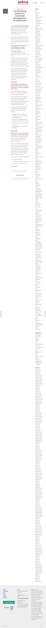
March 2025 (38, 393)
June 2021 (37, 463)
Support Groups (39, 356)
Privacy (36, 202)
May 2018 (37, 521)
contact (4, 596)
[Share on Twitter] (14, 178)
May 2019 (37, 503)
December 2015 (38, 567)
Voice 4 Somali (38, 293)
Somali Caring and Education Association (38, 248)
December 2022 (38, 435)
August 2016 (38, 554)
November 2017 (38, 531)
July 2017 (37, 537)
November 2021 (38, 456)
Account (37, 14)
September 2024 (39, 402)
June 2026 (37, 371)
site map (5, 597)
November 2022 (38, 437)
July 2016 (37, 556)
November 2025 (38, 380)
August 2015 (38, 573)
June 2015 (37, 577)
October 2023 (38, 419)
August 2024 (38, 404)
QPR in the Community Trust (37, 207)
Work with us (38, 314)
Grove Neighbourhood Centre (39, 105)
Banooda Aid (38, 36)
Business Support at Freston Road (38, 53)
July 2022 (37, 443)
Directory (37, 80)
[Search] (33, 2)
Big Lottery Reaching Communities (38, 40)
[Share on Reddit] (26, 178)
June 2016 (37, 558)
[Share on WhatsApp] (16, 178)
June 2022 (37, 445)
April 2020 (37, 485)
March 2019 (38, 506)
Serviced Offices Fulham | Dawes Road (39, 226)
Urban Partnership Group (38, 287)
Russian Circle (38, 221)
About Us (37, 12)
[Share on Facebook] (12, 178)
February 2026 (38, 375)
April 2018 (37, 523)
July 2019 (37, 500)
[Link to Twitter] (42, 3)
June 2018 (37, 520)
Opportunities (38, 352)
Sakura (36, 223)
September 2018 (39, 515)
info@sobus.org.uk (24, 598)
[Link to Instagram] (44, 3)
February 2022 (38, 451)
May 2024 (37, 408)
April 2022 (37, 448)
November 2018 (38, 512)
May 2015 (37, 578)
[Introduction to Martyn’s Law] (1, 314)
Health (36, 341)
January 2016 (38, 565)
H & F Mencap (38, 108)
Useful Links (38, 290)
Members (37, 160)
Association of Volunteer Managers (21, 26)
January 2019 (38, 509)
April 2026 (37, 372)
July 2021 (37, 462)
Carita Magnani (23, 171)
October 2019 (38, 495)
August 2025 (38, 385)
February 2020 (38, 489)
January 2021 (38, 471)
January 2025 (38, 396)
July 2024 (37, 405)
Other (36, 353)
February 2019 (38, 507)
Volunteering (38, 363)
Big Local (37, 37)
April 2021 (37, 467)
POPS (36, 201)
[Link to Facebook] (41, 3)
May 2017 (37, 540)
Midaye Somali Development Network (38, 163)
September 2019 (39, 496)
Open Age (37, 188)
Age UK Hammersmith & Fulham (39, 17)
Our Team (37, 329)
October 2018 (38, 514)
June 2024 (37, 407)
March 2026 (38, 374)
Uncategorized (38, 361)
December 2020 (38, 473)
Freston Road (38, 89)
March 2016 (38, 562)
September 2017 (39, 534)
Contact (37, 75)
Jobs (36, 342)
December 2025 (38, 379)
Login (36, 150)
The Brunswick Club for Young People (38, 262)
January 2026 (38, 377)
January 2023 (38, 434)
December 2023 (38, 416)
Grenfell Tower (38, 102)
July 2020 (37, 481)
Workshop (37, 364)
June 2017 (37, 539)
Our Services (38, 193)
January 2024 (38, 415)
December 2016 (38, 548)
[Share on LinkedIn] (20, 178)
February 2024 (38, 413)
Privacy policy (38, 204)
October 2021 (38, 457)
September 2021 (39, 459)
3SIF (36, 10)
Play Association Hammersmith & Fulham (39, 198)
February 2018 (38, 526)
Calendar (37, 56)
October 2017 (38, 532)
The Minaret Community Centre (38, 270)
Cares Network (38, 58)
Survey (36, 358)
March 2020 (38, 487)
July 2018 (37, 518)
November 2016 (38, 550)
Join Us (36, 144)
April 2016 (37, 561)
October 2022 (38, 438)
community (5, 591)
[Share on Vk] (24, 178)
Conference (20, 9)
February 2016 (38, 564)
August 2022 (38, 441)
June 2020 (37, 482)
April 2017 (37, 542)
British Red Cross (39, 48)
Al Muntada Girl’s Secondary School (39, 25)
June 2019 (37, 501)
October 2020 (38, 476)
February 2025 (38, 394)
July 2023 (37, 424)
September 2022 (39, 440)
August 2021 (38, 460)
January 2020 (38, 490)
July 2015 (37, 575)
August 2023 (38, 423)
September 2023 (39, 421)
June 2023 (37, 426)
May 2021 (37, 465)
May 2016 (37, 559)
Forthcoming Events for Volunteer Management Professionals (20, 16)
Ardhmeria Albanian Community (37, 33)
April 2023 (37, 429)
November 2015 (38, 569)
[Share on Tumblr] (22, 178)
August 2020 (38, 479)
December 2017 (38, 529)
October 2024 (38, 401)
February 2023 (38, 432)
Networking (38, 166)
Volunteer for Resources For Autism (38, 296)
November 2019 (38, 493)
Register (37, 213)
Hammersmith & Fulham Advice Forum (39, 124)
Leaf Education (38, 146)
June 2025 (37, 388)
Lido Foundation (39, 147)
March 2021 (38, 468)
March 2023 (38, 430)
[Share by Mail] (28, 178)
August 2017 (38, 536)
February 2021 (38, 470)
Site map (37, 235)
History (37, 328)
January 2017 (38, 547)
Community (37, 64)
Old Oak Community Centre (37, 185)
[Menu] (35, 2)
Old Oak (37, 182)
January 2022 (38, 452)
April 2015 (37, 580)
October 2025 (38, 382)
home (4, 589)
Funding (37, 100)
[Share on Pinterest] (18, 178)
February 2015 (38, 581)
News (36, 172)
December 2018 (38, 511)
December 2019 (38, 492)
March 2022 (38, 449)
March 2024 (38, 412)
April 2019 (37, 504)
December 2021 (38, 454)
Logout (37, 152)
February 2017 (38, 545)
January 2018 (38, 528)
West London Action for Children (38, 301)
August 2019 (38, 498)
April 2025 (37, 391)
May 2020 (37, 484)
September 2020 (39, 478)
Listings (37, 149)
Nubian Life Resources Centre (38, 176)
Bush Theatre (38, 50)
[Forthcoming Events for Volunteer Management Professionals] (5, 11)
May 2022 (37, 446)
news (4, 594)
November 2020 (38, 474)
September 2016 (39, 553)
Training (37, 359)
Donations (37, 81)
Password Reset (38, 194)
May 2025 (37, 390)
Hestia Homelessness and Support (38, 135)
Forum (36, 337)
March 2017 (38, 543)
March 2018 (38, 525)
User (36, 292)
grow (4, 592)
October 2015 (38, 570)
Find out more (14, 81)
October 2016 (38, 551)
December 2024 (38, 397)
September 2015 (39, 572)
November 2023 (38, 418)
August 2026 (38, 369)
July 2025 (37, 386)
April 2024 (37, 410)
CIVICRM (37, 62)
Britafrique (37, 47)
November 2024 (38, 399)
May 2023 (37, 427)
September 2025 (39, 383)
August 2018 (38, 517)
